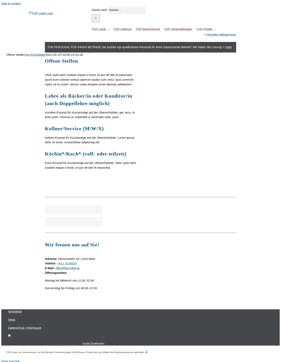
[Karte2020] (197, 242)
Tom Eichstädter (35, 54)
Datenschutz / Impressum (24, 327)
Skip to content (11, 3)
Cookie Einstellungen (93, 343)
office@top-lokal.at (67, 268)
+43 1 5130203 (67, 263)
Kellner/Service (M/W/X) (74, 128)
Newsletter (15, 311)
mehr (228, 47)
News (11, 319)
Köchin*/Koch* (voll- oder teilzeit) (85, 154)
